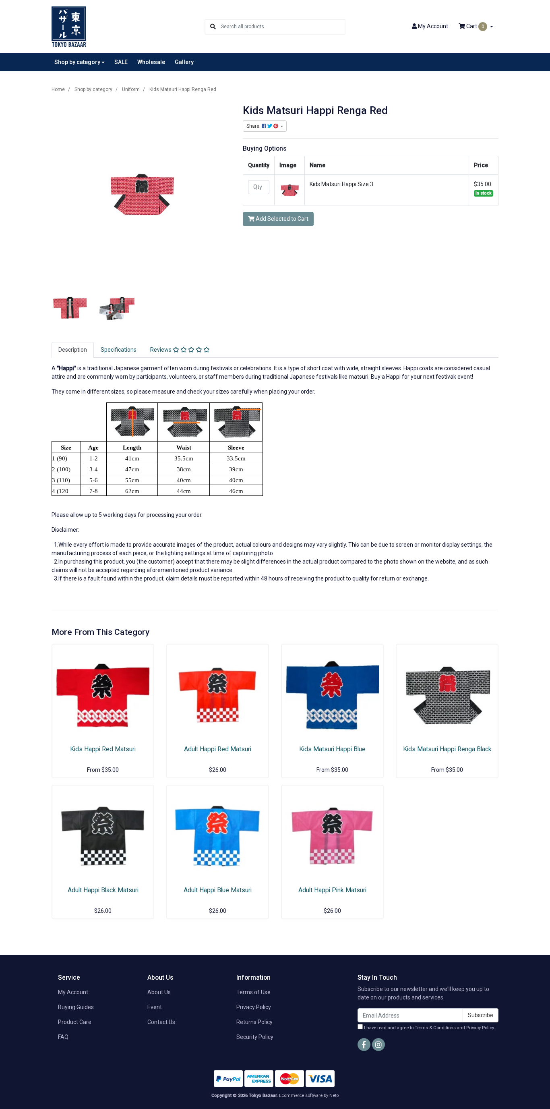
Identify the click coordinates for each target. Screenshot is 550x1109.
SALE (121, 62)
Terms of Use (253, 992)
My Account (73, 992)
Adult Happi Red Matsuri (217, 749)
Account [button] (433, 26)
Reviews (161, 349)
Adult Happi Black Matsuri (103, 890)
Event (154, 1007)
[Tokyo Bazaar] (69, 26)
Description (72, 349)
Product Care (74, 1022)
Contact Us (161, 1022)
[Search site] (213, 27)
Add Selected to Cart (281, 219)
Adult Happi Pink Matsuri (332, 890)
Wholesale (151, 62)
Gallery (184, 62)
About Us (159, 992)
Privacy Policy (253, 1007)
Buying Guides (76, 1007)
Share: (254, 126)
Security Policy (254, 1037)
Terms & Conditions (435, 1027)
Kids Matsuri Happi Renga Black (447, 749)
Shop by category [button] (77, 62)
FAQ (63, 1037)
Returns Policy (254, 1022)
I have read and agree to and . (429, 1027)
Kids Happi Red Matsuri (103, 749)
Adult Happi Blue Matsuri (218, 890)
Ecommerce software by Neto (309, 1095)
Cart (474, 26)
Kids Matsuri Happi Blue (332, 749)
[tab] (73, 350)
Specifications (118, 349)
